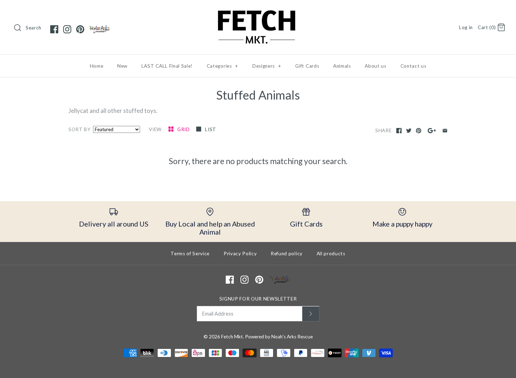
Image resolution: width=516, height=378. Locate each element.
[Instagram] (67, 29)
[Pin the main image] (418, 130)
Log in (466, 27)
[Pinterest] (80, 29)
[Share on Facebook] (399, 130)
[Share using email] (445, 130)
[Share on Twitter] (408, 130)
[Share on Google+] (432, 130)
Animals (342, 66)
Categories (222, 66)
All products (331, 253)
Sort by (79, 129)
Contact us (413, 66)
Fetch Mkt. (232, 336)
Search (33, 28)
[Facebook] (54, 29)
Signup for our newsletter (258, 299)
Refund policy (287, 253)
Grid (184, 129)
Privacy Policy (240, 253)
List (210, 129)
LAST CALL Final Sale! (167, 66)
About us (375, 66)
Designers (267, 66)
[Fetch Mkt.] (258, 11)
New (122, 66)
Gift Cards (307, 66)
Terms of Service (190, 253)
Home (97, 66)
